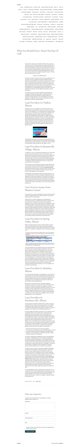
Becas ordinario (50, 12)
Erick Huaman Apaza (33, 21)
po (62, 31)
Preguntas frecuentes (25, 34)
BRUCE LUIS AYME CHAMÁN (38, 14)
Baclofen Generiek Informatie (47, 7)
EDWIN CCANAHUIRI (55, 19)
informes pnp (39, 24)
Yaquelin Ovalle (41, 41)
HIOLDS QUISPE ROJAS (53, 21)
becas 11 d (26, 9)
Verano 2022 (60, 39)
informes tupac (46, 24)
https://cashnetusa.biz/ (48, 167)
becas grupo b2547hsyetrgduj (46, 9)
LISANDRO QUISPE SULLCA (24, 29)
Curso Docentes (23, 19)
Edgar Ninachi (47, 19)
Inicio (36, 26)
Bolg (31, 14)
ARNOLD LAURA (37, 7)
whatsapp (35, 41)
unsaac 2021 (54, 39)
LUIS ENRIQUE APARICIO (49, 29)
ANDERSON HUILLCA (28, 7)
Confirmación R (55, 16)
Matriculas (40, 31)
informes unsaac (60, 24)
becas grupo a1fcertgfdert (34, 9)
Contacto (61, 16)
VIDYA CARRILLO (29, 41)
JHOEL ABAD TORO (42, 26)
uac (44, 39)
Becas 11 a (56, 7)
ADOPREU (19, 4)
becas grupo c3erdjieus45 (58, 9)
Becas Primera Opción (58, 12)
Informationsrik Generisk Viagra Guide (28, 24)
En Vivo (61, 19)
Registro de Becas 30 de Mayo (57, 34)
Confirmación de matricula (38, 16)
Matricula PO (29, 31)
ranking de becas (33, 34)
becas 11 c (20, 9)
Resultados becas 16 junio (52, 36)
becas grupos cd (43, 12)
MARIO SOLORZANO (59, 29)
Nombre (27, 413)
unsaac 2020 (48, 39)
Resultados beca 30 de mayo (28, 36)
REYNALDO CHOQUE (27, 39)
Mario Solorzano (22, 31)
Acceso (21, 7)
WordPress (61, 443)
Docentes (41, 19)
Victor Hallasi (21, 41)
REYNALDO (61, 36)
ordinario (59, 31)
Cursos (29, 19)
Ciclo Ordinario (54, 14)
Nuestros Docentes (52, 31)
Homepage (61, 21)
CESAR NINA (47, 14)
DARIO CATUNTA (35, 19)
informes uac (53, 24)
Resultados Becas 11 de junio (40, 36)
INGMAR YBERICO (30, 26)
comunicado (60, 14)
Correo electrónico (29, 417)
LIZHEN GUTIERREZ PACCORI (37, 29)
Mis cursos (46, 31)
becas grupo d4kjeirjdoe (26, 12)
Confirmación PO (47, 16)
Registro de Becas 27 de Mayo (44, 34)
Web (26, 422)
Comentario (27, 401)
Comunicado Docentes (27, 16)
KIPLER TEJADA (60, 26)
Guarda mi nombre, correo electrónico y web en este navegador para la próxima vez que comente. (40, 428)
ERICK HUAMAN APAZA (42, 21)
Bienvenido (26, 14)
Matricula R (35, 31)
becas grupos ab (35, 12)
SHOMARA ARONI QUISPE (37, 39)
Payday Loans (38, 381)
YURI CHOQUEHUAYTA (50, 41)
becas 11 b (61, 7)
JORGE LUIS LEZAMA (51, 26)
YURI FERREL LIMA (59, 41)
